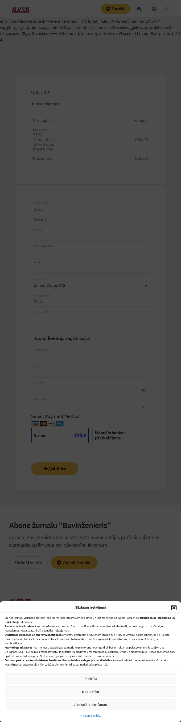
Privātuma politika (90, 715)
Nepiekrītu (90, 691)
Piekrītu (90, 678)
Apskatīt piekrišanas (90, 704)
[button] (174, 607)
